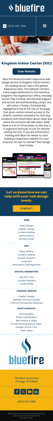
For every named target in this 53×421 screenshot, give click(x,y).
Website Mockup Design (26, 299)
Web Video (26, 330)
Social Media (26, 283)
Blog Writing (26, 251)
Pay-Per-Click (26, 277)
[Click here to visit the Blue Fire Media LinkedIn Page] (36, 392)
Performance (26, 235)
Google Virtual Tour (26, 327)
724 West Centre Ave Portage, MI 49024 (26, 380)
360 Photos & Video (26, 320)
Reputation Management (26, 264)
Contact (26, 208)
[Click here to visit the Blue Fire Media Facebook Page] (17, 392)
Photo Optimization (26, 317)
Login (30, 418)
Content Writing (26, 232)
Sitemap (23, 418)
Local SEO (26, 261)
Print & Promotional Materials (26, 303)
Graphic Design (26, 229)
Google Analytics (26, 258)
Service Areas (26, 239)
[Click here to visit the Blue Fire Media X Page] (23, 392)
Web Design (26, 225)
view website (26, 71)
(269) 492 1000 (17, 25)
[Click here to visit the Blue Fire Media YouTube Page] (30, 392)
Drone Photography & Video (26, 323)
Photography (26, 314)
